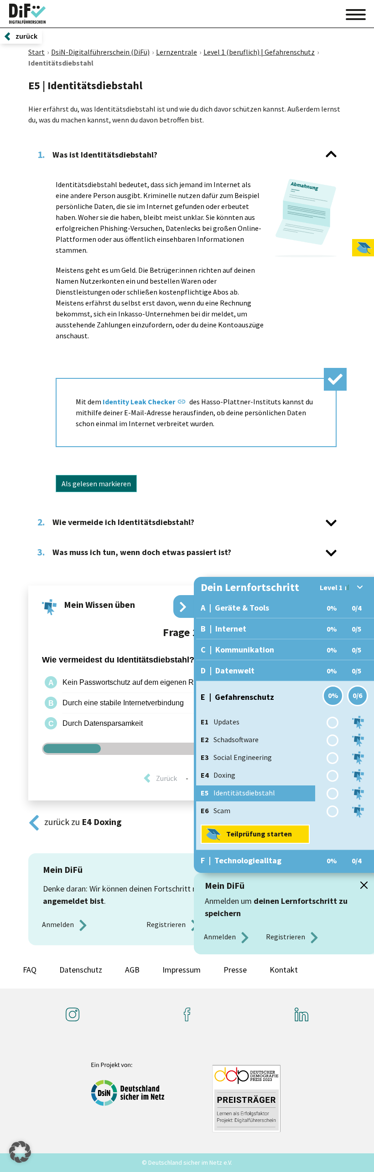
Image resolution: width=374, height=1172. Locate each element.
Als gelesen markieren (96, 483)
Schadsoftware (230, 739)
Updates (220, 721)
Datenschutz (80, 969)
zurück (26, 36)
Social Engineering (236, 757)
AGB (132, 969)
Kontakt (284, 969)
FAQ (29, 969)
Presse (235, 969)
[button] (20, 1152)
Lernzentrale (176, 51)
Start (36, 51)
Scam (215, 810)
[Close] (363, 885)
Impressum (181, 969)
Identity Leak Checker (139, 401)
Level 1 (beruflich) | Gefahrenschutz (259, 51)
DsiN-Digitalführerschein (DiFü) (100, 51)
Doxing (218, 775)
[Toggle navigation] (356, 13)
